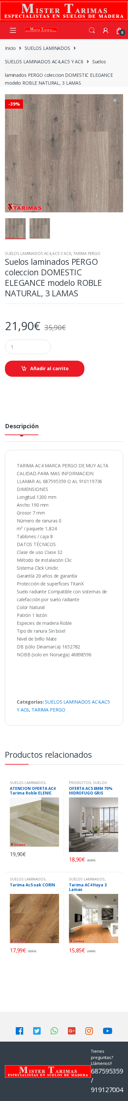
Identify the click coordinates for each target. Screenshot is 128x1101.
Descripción (21, 426)
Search (92, 30)
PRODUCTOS (80, 782)
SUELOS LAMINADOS (47, 48)
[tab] (21, 429)
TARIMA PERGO (86, 253)
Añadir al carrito (49, 368)
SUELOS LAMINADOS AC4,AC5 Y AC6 (44, 61)
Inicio (10, 48)
